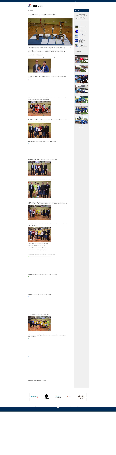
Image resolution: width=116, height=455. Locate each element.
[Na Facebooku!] (84, 10)
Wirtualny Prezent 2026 (82, 35)
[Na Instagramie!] (85, 10)
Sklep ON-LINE (84, 1)
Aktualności (30, 10)
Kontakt (79, 1)
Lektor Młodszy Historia (45, 1)
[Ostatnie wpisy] (78, 23)
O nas (28, 1)
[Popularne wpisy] (85, 23)
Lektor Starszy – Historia (35, 1)
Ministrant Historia (54, 1)
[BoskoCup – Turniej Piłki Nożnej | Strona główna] (35, 5)
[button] (82, 63)
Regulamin (69, 1)
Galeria (60, 1)
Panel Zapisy (75, 1)
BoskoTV (64, 1)
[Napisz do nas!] (87, 10)
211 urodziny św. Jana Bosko (83, 31)
